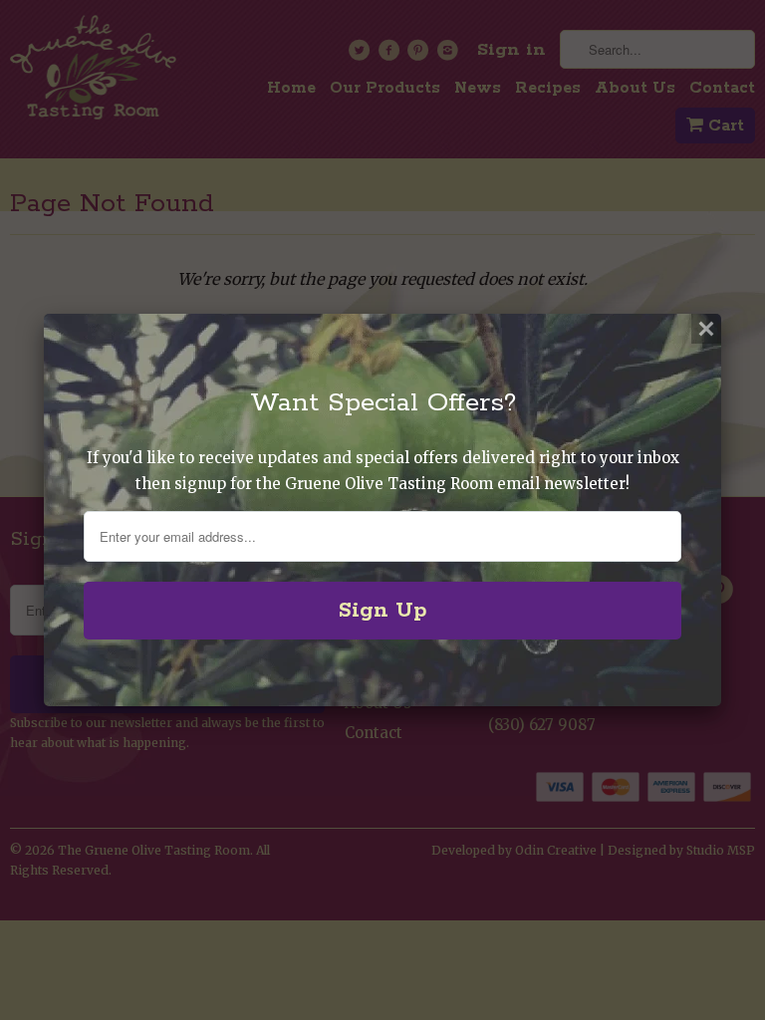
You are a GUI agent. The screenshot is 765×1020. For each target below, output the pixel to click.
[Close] (706, 329)
